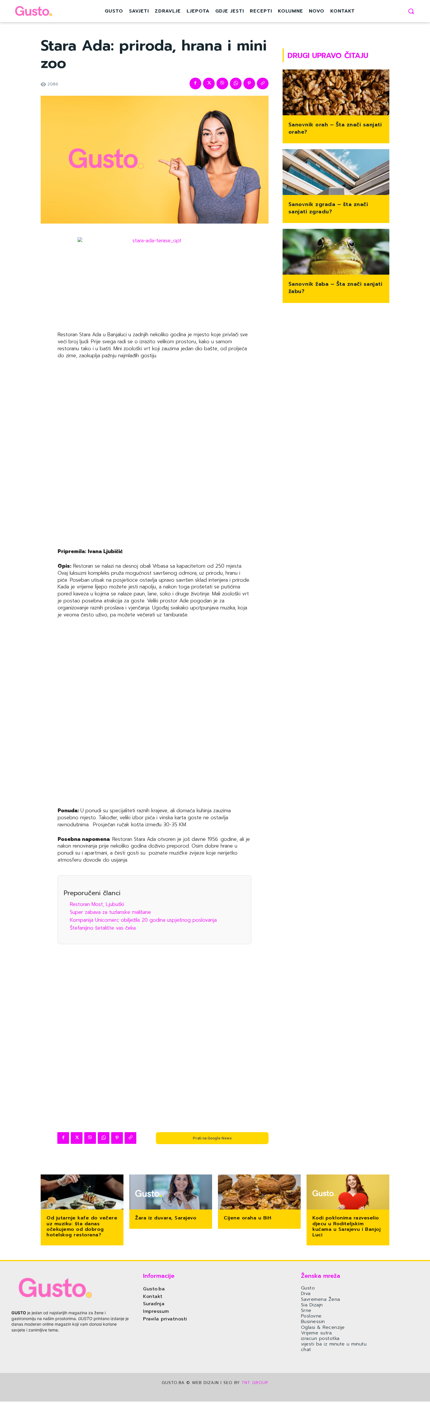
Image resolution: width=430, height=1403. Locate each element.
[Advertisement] (154, 454)
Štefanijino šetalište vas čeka (103, 928)
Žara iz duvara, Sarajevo (165, 1217)
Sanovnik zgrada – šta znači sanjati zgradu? (328, 208)
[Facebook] (195, 83)
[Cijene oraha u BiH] (259, 1192)
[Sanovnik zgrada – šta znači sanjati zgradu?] (336, 172)
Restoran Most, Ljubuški (97, 904)
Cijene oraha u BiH (247, 1217)
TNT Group (255, 1383)
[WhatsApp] (236, 83)
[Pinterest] (249, 83)
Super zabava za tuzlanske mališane (110, 912)
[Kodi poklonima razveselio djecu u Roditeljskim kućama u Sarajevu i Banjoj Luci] (348, 1192)
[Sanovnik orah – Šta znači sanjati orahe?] (336, 92)
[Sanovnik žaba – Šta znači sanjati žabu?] (336, 252)
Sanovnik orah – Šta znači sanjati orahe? (335, 128)
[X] (209, 83)
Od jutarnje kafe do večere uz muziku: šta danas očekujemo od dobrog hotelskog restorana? (82, 1226)
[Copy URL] (263, 83)
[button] (411, 11)
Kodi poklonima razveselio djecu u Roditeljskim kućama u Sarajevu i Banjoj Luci (346, 1226)
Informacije (158, 1276)
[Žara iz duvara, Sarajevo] (170, 1192)
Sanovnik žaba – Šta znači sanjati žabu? (335, 287)
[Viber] (222, 83)
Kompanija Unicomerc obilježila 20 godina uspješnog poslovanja (143, 920)
